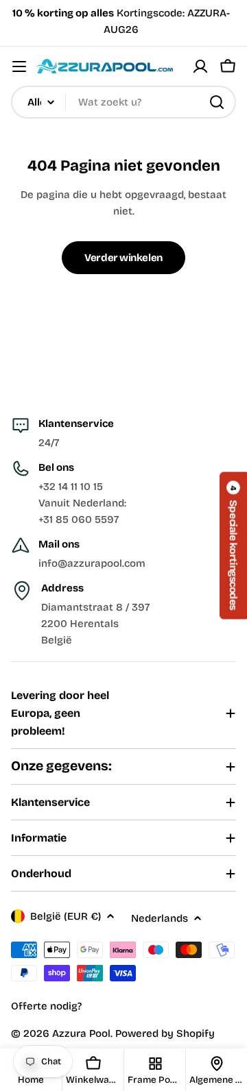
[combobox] (123, 102)
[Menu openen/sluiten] (19, 66)
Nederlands (159, 918)
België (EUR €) (65, 916)
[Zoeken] (217, 102)
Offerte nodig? (46, 1006)
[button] (233, 545)
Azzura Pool (81, 1033)
